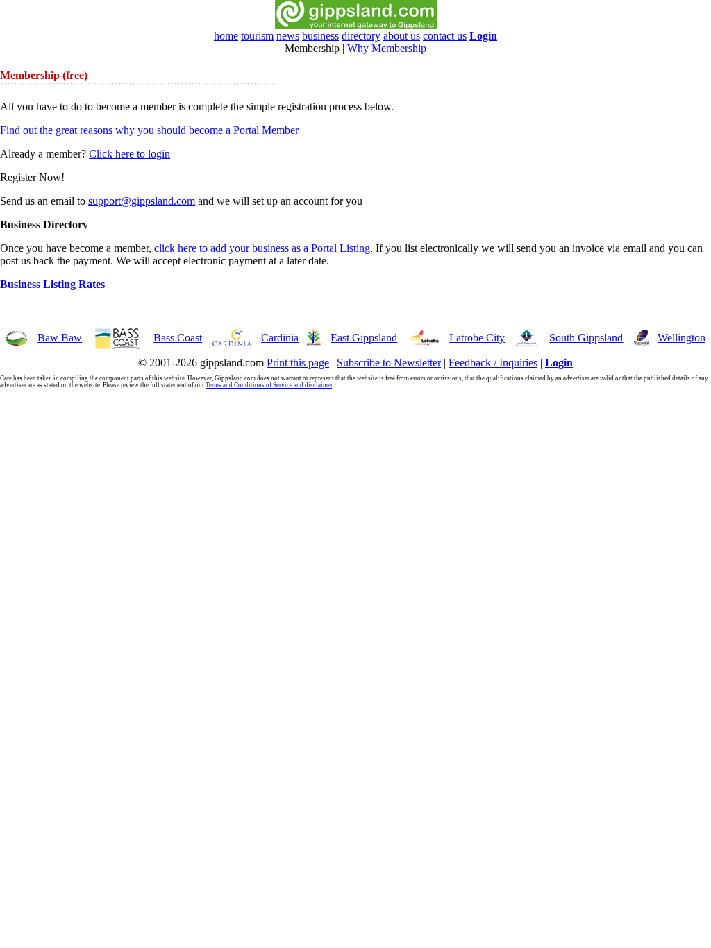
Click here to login (129, 154)
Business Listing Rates (52, 284)
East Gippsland (364, 338)
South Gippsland (586, 338)
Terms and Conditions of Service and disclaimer (269, 385)
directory (361, 36)
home (226, 36)
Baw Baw (59, 338)
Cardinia (280, 338)
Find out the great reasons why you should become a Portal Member (149, 130)
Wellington (681, 338)
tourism (257, 36)
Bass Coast (177, 338)
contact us (445, 36)
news (287, 36)
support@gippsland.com (141, 201)
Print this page (298, 363)
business (320, 36)
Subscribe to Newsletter (389, 363)
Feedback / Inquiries (493, 363)
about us (401, 36)
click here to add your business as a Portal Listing (262, 248)
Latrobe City (477, 338)
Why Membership (386, 48)
